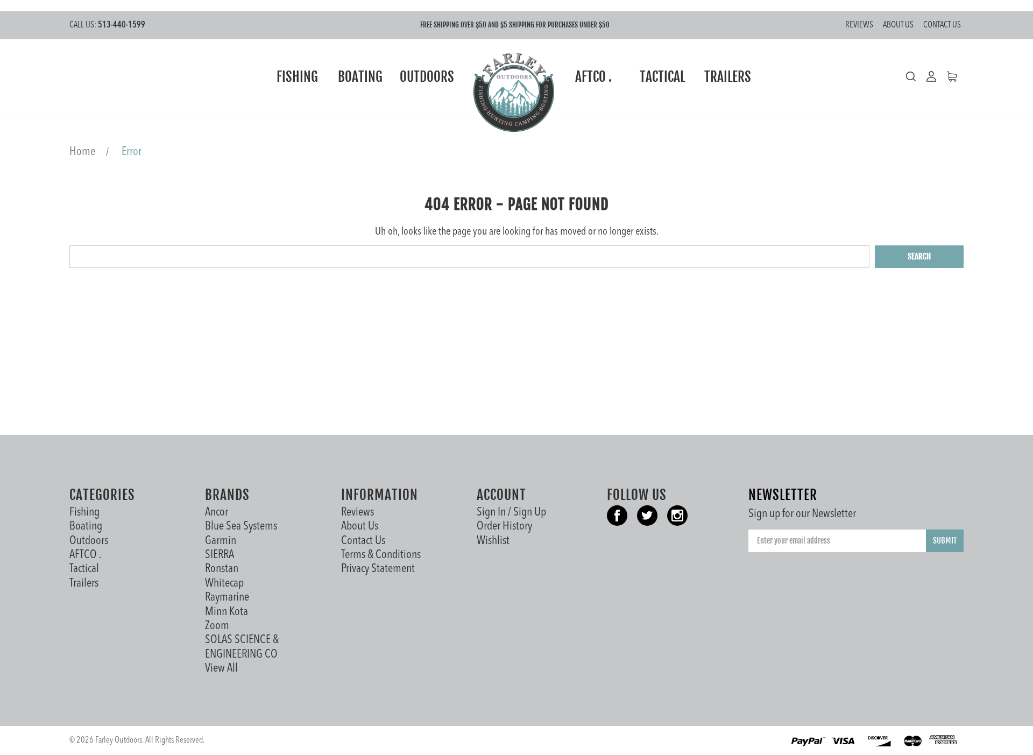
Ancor (216, 512)
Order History (504, 526)
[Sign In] (926, 76)
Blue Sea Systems (241, 526)
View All (221, 668)
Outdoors (427, 76)
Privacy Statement (378, 569)
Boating (360, 76)
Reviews (859, 25)
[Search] (911, 76)
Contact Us (942, 25)
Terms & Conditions (381, 555)
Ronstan (221, 569)
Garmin (220, 541)
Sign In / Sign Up (511, 512)
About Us (898, 25)
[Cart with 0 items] (946, 76)
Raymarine (227, 597)
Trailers (727, 76)
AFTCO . (593, 76)
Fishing (297, 76)
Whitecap (224, 583)
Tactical (662, 76)
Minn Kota (226, 612)
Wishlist (493, 541)
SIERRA (219, 555)
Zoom (217, 626)
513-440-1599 (107, 25)
